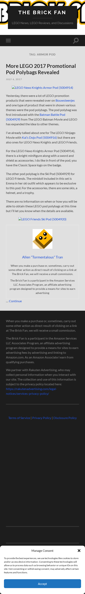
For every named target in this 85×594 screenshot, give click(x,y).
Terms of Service (19, 418)
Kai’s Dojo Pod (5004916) (39, 137)
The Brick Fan (42, 12)
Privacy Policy (41, 418)
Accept (42, 584)
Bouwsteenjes (65, 100)
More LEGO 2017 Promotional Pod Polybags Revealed (41, 69)
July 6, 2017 (14, 79)
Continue (15, 301)
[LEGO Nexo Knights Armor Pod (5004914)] (42, 87)
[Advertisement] (42, 471)
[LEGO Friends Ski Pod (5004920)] (42, 219)
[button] (79, 551)
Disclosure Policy (65, 418)
